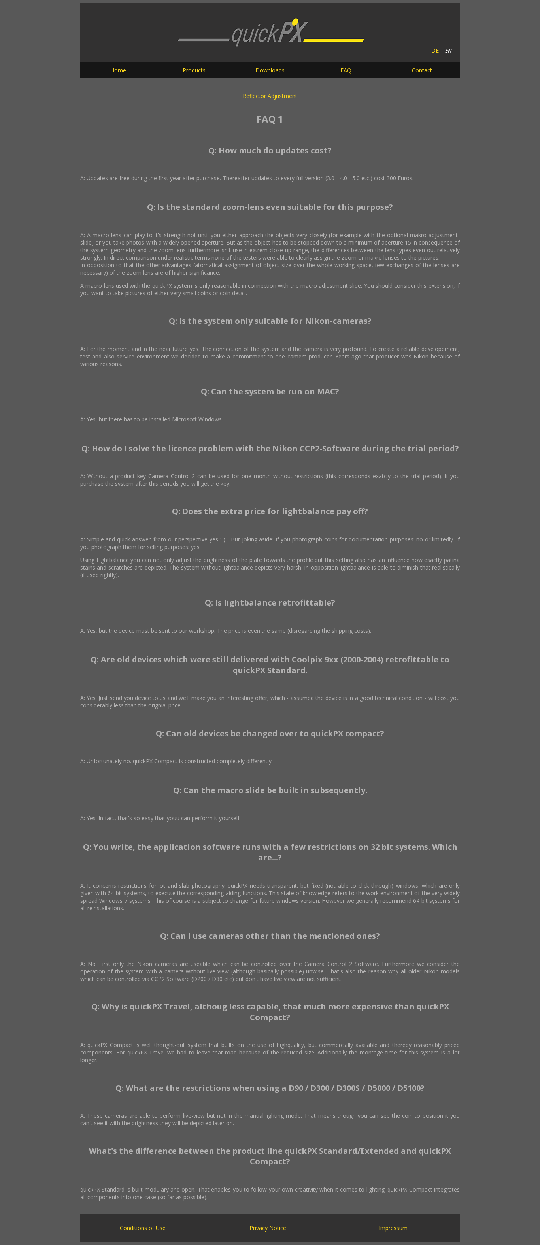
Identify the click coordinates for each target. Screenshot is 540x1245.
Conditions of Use (143, 1228)
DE (435, 50)
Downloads (270, 70)
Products (194, 70)
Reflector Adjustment (270, 96)
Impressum (393, 1228)
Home (118, 70)
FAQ (345, 70)
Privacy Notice (267, 1228)
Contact (422, 70)
